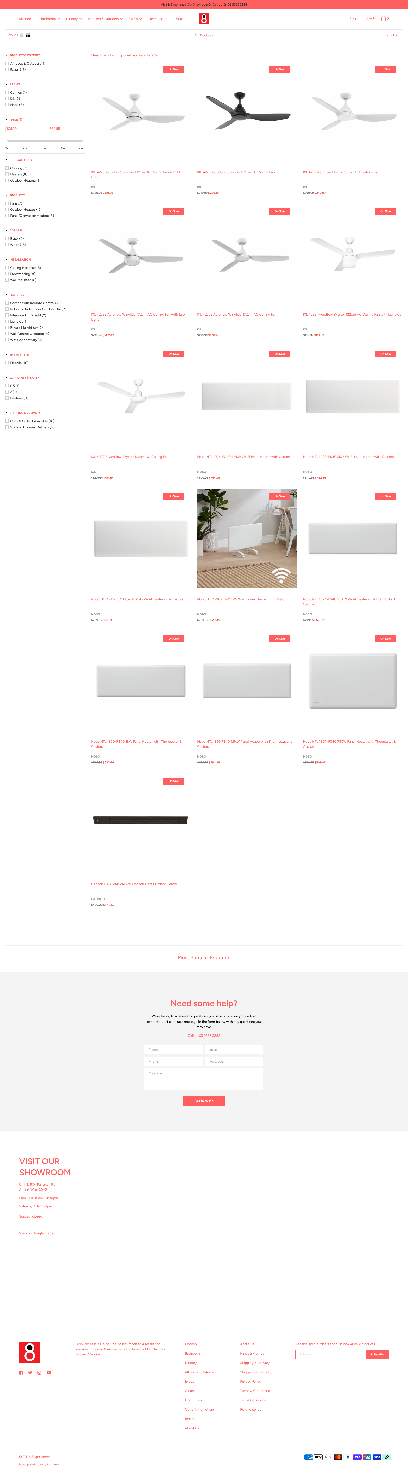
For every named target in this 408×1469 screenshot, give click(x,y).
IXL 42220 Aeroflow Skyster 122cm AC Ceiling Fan (130, 457)
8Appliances (40, 1457)
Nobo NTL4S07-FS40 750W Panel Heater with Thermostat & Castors (349, 744)
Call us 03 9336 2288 (204, 1036)
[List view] (28, 35)
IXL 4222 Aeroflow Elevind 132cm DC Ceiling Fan (340, 172)
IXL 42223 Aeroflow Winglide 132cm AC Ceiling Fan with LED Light (138, 317)
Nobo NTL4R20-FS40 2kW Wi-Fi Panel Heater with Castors (348, 457)
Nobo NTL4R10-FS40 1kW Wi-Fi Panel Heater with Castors (242, 599)
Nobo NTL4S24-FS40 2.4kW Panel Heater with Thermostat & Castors (349, 601)
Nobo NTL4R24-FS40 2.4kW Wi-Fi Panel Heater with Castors (243, 457)
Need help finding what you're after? (122, 55)
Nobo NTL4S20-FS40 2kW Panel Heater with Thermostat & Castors (136, 744)
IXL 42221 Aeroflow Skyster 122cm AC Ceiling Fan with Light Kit (352, 314)
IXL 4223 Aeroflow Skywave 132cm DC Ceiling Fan (236, 172)
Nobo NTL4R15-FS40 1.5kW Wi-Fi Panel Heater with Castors (137, 599)
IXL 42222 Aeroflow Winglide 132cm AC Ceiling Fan (236, 314)
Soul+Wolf (53, 1464)
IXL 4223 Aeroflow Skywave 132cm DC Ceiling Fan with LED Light (137, 174)
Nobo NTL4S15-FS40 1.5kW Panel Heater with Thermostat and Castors (244, 744)
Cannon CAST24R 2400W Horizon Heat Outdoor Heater (134, 884)
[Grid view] (22, 35)
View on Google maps (36, 1233)
